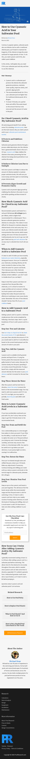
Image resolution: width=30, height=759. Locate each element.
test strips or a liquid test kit (13, 333)
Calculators (5, 698)
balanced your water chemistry (11, 258)
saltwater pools (19, 127)
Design (4, 703)
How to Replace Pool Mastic (15, 606)
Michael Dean (11, 38)
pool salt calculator (19, 239)
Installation (5, 707)
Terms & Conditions (17, 748)
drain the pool (11, 397)
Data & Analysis (6, 700)
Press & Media (6, 723)
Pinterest (10, 746)
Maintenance (5, 710)
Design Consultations (8, 728)
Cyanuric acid (11, 152)
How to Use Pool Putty (15, 598)
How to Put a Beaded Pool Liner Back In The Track (15, 624)
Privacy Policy (6, 748)
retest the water (12, 387)
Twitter (4, 746)
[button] (15, 538)
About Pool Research (8, 720)
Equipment (5, 705)
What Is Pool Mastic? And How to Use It (15, 615)
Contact (4, 725)
